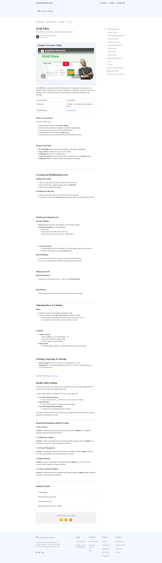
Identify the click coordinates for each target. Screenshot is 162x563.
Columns (110, 64)
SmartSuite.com (119, 541)
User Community (93, 541)
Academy (111, 3)
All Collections (40, 22)
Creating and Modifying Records (115, 35)
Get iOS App (105, 552)
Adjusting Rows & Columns (114, 58)
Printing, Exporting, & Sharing (115, 67)
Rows (109, 61)
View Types (61, 22)
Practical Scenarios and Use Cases (115, 74)
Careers (117, 552)
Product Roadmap (120, 545)
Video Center (105, 545)
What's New (118, 548)
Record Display (112, 51)
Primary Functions (113, 32)
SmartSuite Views (51, 22)
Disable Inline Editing (112, 71)
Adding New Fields (113, 39)
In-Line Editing (112, 48)
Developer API (121, 3)
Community (103, 3)
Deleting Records (112, 55)
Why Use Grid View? (113, 29)
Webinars (104, 541)
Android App (105, 556)
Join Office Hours (80, 541)
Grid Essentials (71, 110)
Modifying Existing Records (115, 45)
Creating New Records (114, 42)
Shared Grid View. (52, 376)
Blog (90, 550)
